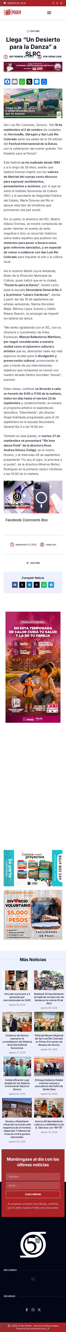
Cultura (34, 31)
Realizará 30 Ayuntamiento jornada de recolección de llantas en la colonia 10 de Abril (49, 998)
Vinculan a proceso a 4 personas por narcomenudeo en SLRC (17, 997)
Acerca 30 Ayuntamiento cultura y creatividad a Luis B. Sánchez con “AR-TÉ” (49, 1124)
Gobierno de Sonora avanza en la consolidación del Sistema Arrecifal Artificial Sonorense (17, 1041)
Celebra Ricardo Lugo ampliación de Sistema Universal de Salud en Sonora (17, 1084)
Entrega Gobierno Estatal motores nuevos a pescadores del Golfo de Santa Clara (49, 1084)
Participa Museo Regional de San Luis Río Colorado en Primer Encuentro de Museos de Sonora (49, 1040)
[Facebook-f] (53, 3)
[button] (49, 12)
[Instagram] (61, 3)
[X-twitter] (57, 3)
